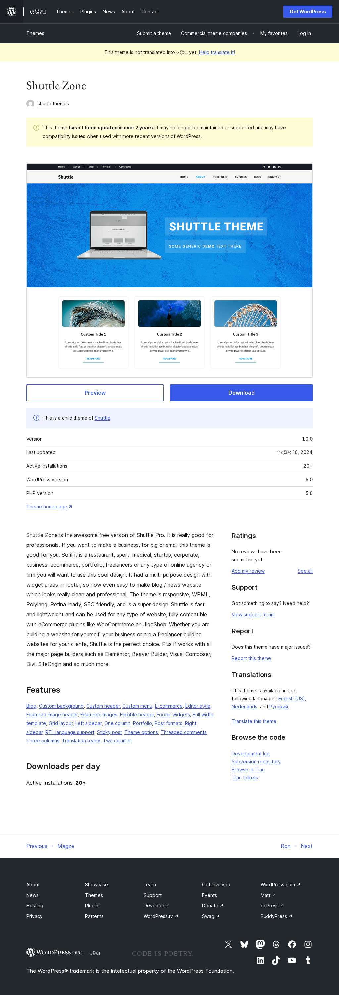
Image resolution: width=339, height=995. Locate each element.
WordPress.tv (161, 916)
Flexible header (137, 714)
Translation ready (81, 740)
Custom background (61, 706)
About (33, 884)
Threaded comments (184, 732)
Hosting (34, 905)
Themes (35, 33)
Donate (213, 905)
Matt (268, 895)
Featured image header (52, 714)
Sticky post (109, 732)
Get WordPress (308, 11)
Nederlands (244, 706)
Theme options (141, 732)
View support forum (253, 614)
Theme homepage (46, 506)
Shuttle (102, 418)
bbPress (272, 905)
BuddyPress (277, 916)
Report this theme (251, 658)
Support (153, 895)
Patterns (94, 916)
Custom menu (137, 706)
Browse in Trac (248, 769)
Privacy (34, 916)
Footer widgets (173, 714)
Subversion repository (256, 761)
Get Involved (216, 884)
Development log (251, 753)
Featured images (98, 714)
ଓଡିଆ (95, 953)
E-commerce (169, 706)
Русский (278, 706)
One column (117, 723)
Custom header (103, 706)
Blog (31, 706)
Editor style (197, 706)
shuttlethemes (53, 103)
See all (305, 571)
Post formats (168, 723)
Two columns (117, 740)
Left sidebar (88, 723)
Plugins (93, 905)
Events (209, 895)
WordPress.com (281, 884)
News (32, 895)
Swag (211, 916)
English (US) (291, 698)
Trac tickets (245, 777)
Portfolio (142, 723)
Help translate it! (217, 52)
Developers (157, 905)
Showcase (96, 884)
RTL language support (69, 732)
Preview (95, 392)
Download (241, 392)
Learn (150, 884)
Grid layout (61, 723)
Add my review (248, 571)
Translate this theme (254, 721)
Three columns (42, 740)
